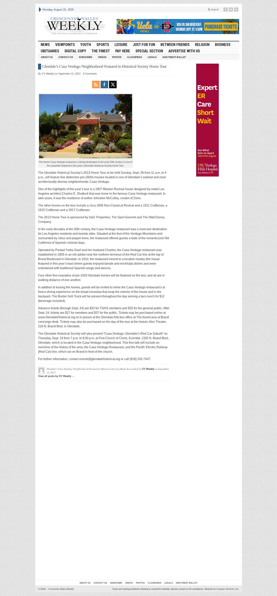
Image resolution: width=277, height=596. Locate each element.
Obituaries (50, 51)
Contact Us (65, 57)
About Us (47, 57)
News (45, 44)
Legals (152, 57)
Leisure (121, 44)
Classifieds (134, 57)
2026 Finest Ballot (174, 57)
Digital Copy (75, 51)
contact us (183, 589)
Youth (85, 44)
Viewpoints (65, 44)
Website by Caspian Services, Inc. (221, 589)
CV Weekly (48, 73)
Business (222, 44)
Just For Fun (144, 44)
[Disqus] (104, 431)
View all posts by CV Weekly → (56, 376)
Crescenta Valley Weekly (60, 589)
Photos (117, 57)
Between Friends (175, 44)
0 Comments (90, 73)
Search (214, 9)
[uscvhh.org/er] (207, 120)
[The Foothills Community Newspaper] (75, 25)
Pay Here (122, 51)
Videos (102, 57)
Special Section (149, 51)
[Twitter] (231, 9)
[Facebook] (226, 9)
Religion (202, 44)
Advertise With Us (184, 51)
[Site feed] (236, 9)
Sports (102, 44)
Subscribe (85, 57)
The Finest (101, 51)
